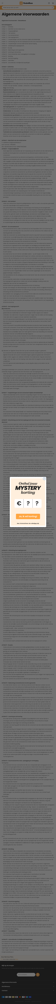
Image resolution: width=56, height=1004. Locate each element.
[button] (28, 499)
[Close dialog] (44, 478)
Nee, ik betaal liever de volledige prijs (28, 523)
